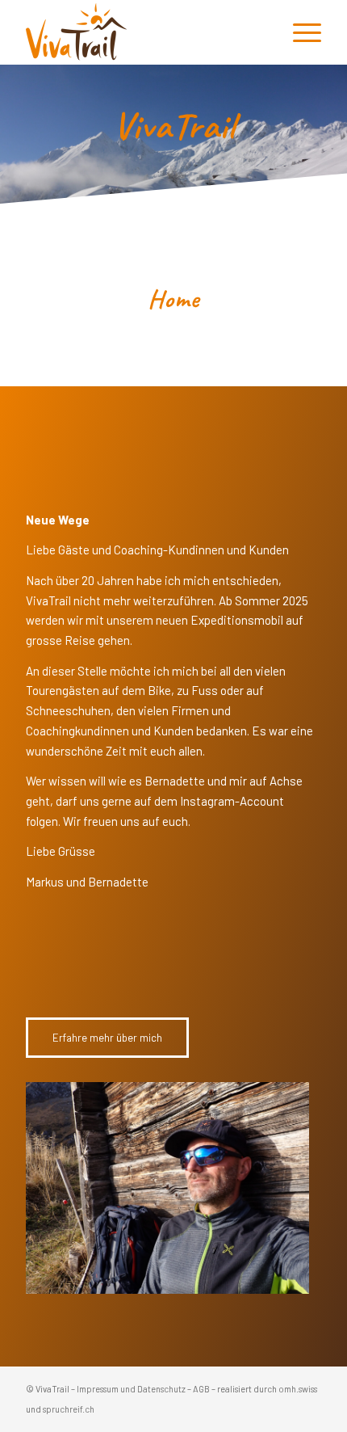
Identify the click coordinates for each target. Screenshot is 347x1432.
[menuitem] (261, 32)
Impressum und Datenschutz (131, 1389)
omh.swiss (297, 1389)
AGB (201, 1389)
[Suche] (261, 32)
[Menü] (299, 32)
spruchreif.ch (68, 1409)
